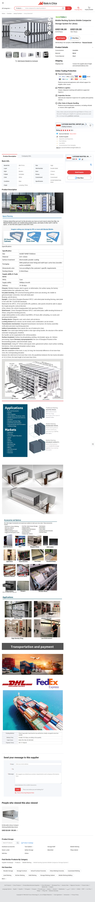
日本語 (78, 889)
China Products (17, 885)
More (3, 879)
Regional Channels (75, 885)
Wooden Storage (8, 871)
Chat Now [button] (75, 38)
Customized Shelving (74, 871)
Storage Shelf (51, 846)
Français (34, 889)
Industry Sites (65, 885)
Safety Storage (29, 850)
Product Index (85, 885)
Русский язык (41, 889)
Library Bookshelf (28, 13)
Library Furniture (18, 13)
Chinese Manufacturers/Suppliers (31, 885)
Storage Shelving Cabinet (47, 875)
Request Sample (87, 42)
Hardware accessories (8, 846)
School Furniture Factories (38, 871)
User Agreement (58, 894)
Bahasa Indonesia (53, 890)
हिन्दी (83, 889)
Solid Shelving (32, 875)
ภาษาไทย (88, 889)
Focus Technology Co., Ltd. (35, 894)
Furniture (9, 13)
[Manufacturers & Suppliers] (47, 3)
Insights (51, 887)
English (15, 889)
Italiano (49, 889)
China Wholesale (45, 885)
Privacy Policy (75, 894)
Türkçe (38, 890)
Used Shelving (7, 875)
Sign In (58, 147)
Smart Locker (6, 850)
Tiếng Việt (44, 890)
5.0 (74, 159)
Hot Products (7, 885)
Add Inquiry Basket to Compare (28, 61)
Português (27, 889)
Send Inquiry (61, 38)
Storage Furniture (22, 871)
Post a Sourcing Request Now (24, 793)
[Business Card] (91, 164)
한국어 (73, 889)
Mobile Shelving (74, 846)
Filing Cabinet (74, 850)
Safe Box (4, 853)
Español (21, 889)
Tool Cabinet (28, 846)
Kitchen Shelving (20, 875)
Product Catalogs (28, 843)
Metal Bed (50, 850)
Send (17, 789)
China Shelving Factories (57, 871)
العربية (68, 889)
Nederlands (62, 889)
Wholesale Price (56, 885)
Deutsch (55, 889)
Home (3, 13)
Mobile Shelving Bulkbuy (65, 875)
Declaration (67, 894)
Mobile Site (44, 887)
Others (27, 853)
